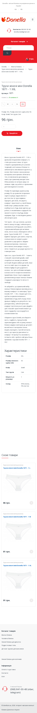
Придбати (31, 503)
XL (17, 104)
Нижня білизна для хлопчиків (11, 659)
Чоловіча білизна (7, 638)
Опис (18, 148)
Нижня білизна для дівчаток (11, 642)
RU (21, 9)
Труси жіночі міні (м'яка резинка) (11, 82)
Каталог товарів (18, 41)
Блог (3, 676)
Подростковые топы (9, 645)
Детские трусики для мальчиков (13, 649)
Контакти (5, 673)
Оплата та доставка (8, 669)
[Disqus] (18, 424)
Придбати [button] (13, 133)
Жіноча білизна (7, 635)
